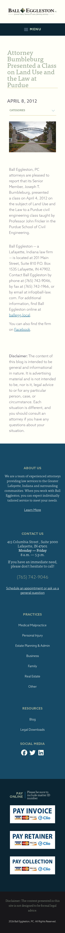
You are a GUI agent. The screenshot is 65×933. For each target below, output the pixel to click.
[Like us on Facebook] (24, 754)
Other (32, 686)
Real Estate (32, 676)
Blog (32, 719)
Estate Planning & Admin (32, 645)
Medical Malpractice (32, 625)
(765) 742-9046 (32, 577)
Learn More (32, 510)
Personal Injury (32, 635)
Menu (35, 29)
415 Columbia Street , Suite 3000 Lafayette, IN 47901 (32, 543)
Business (32, 656)
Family (32, 666)
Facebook (22, 329)
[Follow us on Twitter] (32, 754)
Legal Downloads (32, 729)
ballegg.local (19, 315)
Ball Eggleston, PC (32, 11)
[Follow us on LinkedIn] (41, 754)
